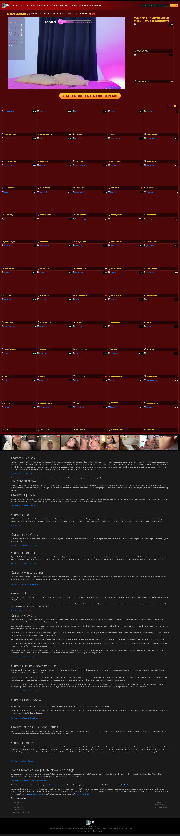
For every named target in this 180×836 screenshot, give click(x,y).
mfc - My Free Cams (59, 5)
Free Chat (23, 657)
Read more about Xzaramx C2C (21, 525)
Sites (23, 5)
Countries (42, 5)
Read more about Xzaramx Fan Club (23, 563)
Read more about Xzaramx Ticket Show (24, 718)
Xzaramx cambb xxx (36, 794)
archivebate (39, 785)
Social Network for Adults (21, 812)
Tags (32, 5)
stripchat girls (79, 5)
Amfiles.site (157, 802)
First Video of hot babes (161, 807)
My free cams (129, 785)
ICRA (94, 826)
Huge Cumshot (18, 802)
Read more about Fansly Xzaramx (22, 761)
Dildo (22, 610)
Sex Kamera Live (98, 5)
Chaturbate (111, 785)
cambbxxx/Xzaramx (84, 794)
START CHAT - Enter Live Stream (90, 96)
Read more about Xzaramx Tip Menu (23, 506)
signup (174, 5)
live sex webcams (159, 804)
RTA (85, 826)
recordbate (55, 785)
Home (16, 5)
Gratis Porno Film (18, 809)
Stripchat (119, 785)
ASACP (90, 826)
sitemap (15, 804)
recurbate (47, 785)
